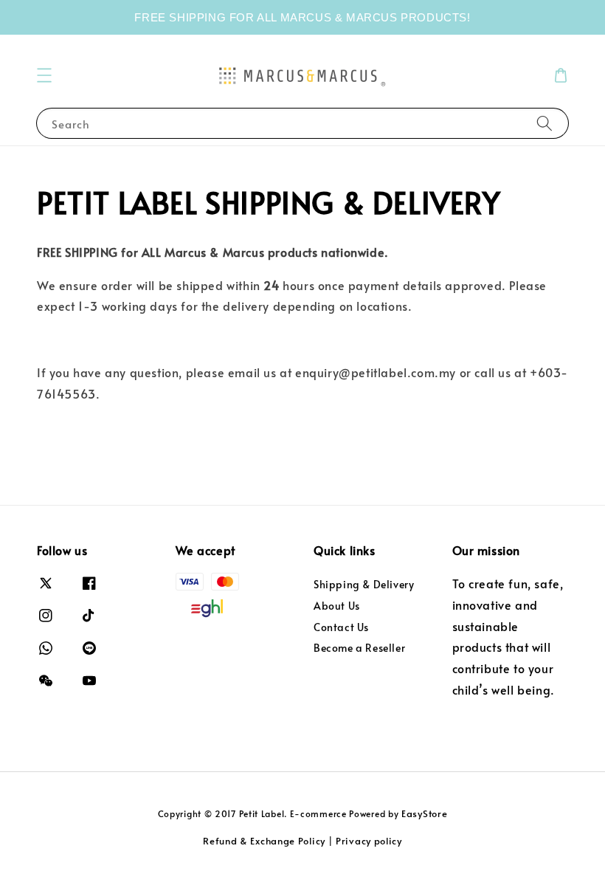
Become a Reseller (359, 648)
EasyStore (424, 813)
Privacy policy (369, 840)
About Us (337, 606)
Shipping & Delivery (364, 584)
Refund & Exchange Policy (264, 840)
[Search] (544, 123)
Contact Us (341, 627)
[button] (44, 75)
